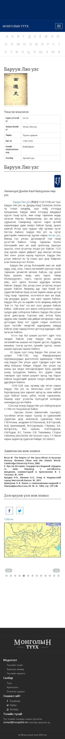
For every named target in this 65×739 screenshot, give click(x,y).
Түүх (9, 683)
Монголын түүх (15, 26)
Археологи (12, 687)
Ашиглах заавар (15, 669)
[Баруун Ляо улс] (9, 510)
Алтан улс (54, 235)
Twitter (13, 705)
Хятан (14, 335)
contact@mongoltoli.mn (15, 722)
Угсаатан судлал (16, 691)
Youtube (13, 709)
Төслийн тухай (15, 665)
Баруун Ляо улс (21, 201)
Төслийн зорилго (16, 673)
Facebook (14, 701)
